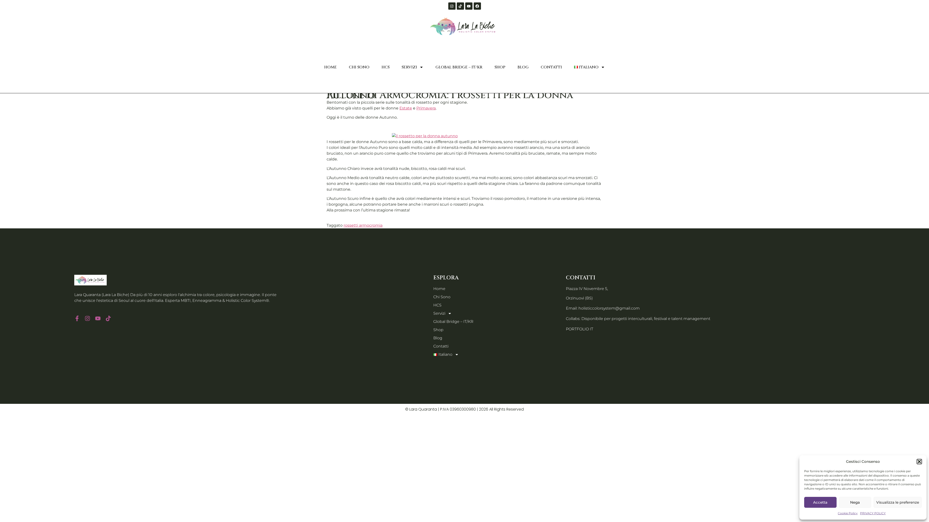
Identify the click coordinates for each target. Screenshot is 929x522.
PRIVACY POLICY (873, 513)
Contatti (551, 67)
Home (330, 67)
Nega (855, 502)
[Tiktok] (460, 6)
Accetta (820, 502)
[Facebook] (477, 6)
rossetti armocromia (363, 225)
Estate (405, 108)
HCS (386, 67)
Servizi (409, 67)
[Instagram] (452, 6)
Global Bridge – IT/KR (458, 67)
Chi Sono (359, 67)
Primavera (426, 108)
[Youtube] (468, 6)
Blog (523, 67)
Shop (499, 67)
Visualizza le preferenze (897, 502)
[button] (919, 461)
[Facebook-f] (77, 318)
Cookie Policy (848, 513)
